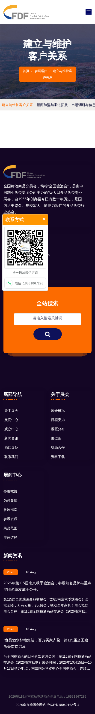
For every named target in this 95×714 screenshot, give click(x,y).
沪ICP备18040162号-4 (63, 705)
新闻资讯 (11, 438)
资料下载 (58, 457)
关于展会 (11, 410)
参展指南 (10, 510)
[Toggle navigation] (89, 12)
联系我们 (11, 457)
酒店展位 (11, 447)
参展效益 (10, 491)
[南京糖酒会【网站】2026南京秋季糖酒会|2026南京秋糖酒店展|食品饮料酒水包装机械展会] (26, 12)
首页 (26, 71)
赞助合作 (58, 447)
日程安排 (58, 420)
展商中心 (11, 420)
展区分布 (58, 429)
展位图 (56, 438)
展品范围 (10, 528)
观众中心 (11, 429)
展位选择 (10, 537)
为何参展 (10, 500)
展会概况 (58, 410)
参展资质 (10, 519)
